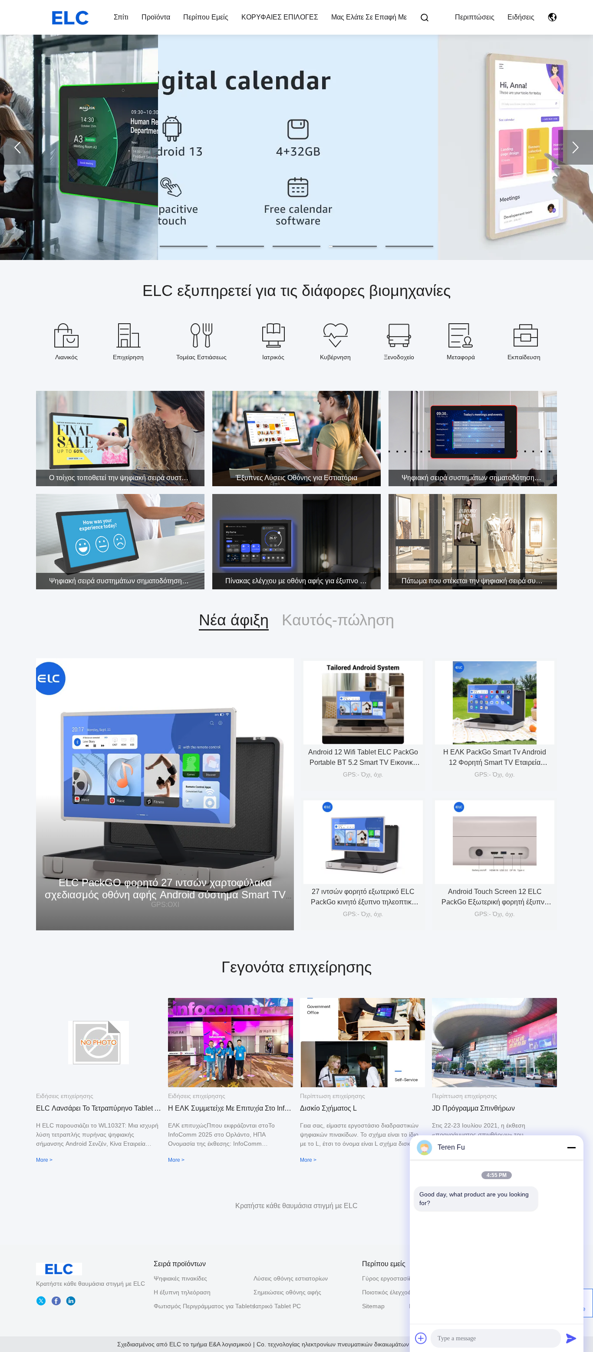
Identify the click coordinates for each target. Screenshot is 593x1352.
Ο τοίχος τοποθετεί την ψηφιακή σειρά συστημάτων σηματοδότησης (126, 477)
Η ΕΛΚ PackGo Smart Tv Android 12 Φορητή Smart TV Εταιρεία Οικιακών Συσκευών (494, 762)
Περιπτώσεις (474, 17)
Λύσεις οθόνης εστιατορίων (291, 1278)
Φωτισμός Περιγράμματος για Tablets (204, 1306)
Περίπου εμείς (205, 17)
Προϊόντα (156, 17)
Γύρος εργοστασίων (385, 1278)
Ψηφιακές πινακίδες (180, 1278)
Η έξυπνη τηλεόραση (182, 1292)
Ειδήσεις (520, 17)
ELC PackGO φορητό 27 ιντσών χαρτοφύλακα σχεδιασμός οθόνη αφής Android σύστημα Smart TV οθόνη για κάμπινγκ (165, 895)
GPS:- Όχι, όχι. (363, 774)
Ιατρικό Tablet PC (277, 1306)
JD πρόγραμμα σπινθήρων (473, 1108)
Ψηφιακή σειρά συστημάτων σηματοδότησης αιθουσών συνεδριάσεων (479, 477)
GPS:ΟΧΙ (165, 904)
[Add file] (421, 1338)
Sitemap (373, 1306)
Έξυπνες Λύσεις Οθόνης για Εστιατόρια (296, 477)
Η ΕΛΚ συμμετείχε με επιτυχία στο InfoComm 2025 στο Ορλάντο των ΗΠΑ (230, 1108)
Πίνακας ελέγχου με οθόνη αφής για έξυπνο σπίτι (300, 581)
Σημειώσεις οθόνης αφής (287, 1292)
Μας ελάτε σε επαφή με (369, 17)
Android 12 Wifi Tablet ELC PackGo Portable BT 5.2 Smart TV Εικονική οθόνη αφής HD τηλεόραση (363, 762)
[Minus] (571, 1147)
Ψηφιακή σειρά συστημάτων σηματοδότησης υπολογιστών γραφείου (126, 581)
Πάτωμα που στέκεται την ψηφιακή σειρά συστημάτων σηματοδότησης (479, 581)
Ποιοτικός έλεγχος (385, 1292)
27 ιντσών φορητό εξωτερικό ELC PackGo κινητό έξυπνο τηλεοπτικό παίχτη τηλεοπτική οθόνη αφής (363, 902)
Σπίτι (121, 17)
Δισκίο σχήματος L (328, 1108)
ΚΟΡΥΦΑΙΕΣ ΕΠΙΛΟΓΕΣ (279, 17)
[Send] (571, 1338)
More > (44, 1160)
